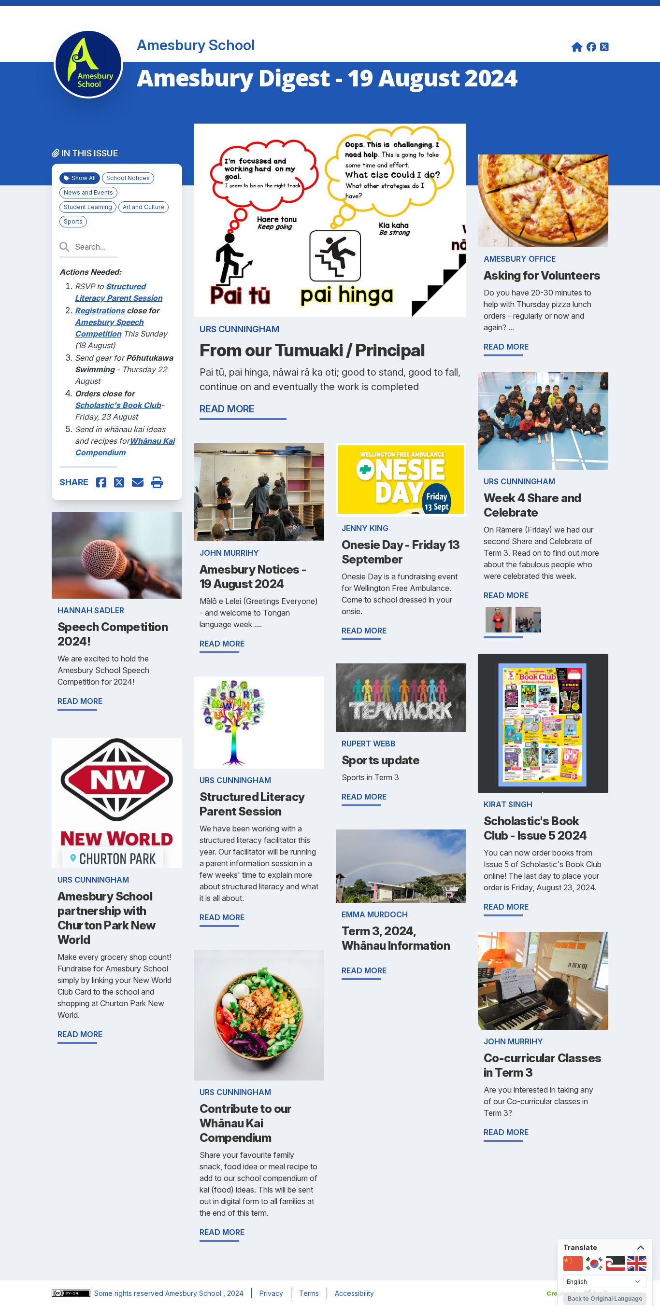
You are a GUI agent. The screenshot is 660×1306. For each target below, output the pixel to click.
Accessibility (354, 1293)
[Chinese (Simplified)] (573, 1263)
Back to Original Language (605, 1298)
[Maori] (615, 1263)
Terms (309, 1293)
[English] (636, 1263)
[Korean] (594, 1263)
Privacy (271, 1293)
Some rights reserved (129, 1293)
